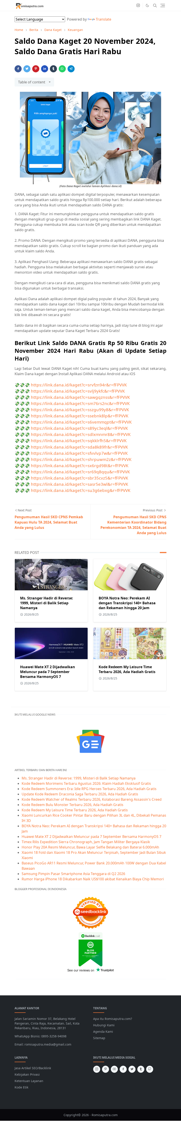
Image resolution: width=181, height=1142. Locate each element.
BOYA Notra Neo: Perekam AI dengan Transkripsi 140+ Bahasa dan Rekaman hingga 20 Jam (127, 603)
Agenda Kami (103, 1031)
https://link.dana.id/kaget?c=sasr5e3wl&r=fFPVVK (79, 484)
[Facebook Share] (18, 68)
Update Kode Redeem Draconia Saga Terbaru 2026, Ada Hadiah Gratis (80, 794)
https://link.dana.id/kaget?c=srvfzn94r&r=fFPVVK (79, 385)
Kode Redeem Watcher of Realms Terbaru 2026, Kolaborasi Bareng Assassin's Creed (92, 799)
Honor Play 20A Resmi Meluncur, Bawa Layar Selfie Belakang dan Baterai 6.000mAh (90, 847)
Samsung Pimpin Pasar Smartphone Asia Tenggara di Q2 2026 (73, 873)
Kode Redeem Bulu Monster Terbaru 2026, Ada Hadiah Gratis (72, 804)
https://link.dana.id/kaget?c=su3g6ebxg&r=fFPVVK (80, 490)
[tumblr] (140, 1069)
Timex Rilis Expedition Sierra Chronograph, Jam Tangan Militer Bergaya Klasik (86, 841)
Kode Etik (21, 1087)
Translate (103, 19)
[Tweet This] (26, 68)
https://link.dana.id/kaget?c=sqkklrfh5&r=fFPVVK (79, 440)
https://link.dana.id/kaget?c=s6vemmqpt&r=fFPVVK (81, 422)
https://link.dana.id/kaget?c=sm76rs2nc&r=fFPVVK (80, 403)
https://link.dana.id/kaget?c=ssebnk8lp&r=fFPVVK (79, 415)
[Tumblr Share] (53, 68)
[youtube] (114, 1069)
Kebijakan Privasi (27, 1074)
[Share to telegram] (71, 68)
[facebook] (123, 1069)
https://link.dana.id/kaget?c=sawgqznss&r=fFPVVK (80, 397)
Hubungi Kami (104, 1025)
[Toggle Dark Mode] (147, 5)
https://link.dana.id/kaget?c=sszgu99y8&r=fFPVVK (80, 409)
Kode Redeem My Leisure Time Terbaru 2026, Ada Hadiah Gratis (127, 669)
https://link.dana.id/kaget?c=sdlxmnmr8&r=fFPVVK (81, 434)
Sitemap (99, 1038)
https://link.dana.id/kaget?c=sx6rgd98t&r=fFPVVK (79, 465)
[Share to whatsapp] (62, 68)
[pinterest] (105, 1069)
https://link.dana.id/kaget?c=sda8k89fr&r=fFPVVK (79, 447)
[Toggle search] (155, 6)
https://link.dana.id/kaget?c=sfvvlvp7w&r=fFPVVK (79, 453)
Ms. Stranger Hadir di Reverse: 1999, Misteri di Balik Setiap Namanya (46, 603)
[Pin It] (35, 68)
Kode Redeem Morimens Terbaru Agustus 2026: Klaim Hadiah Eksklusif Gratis (86, 783)
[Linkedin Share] (44, 68)
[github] (149, 1069)
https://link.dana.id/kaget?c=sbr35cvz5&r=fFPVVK (79, 478)
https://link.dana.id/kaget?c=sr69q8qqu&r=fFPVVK (80, 471)
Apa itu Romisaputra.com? (112, 1019)
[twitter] (132, 1069)
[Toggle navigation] (162, 5)
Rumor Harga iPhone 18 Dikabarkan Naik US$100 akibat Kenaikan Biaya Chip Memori (93, 879)
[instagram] (138, 5)
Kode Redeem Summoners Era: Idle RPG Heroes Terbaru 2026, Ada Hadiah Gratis (89, 788)
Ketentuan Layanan (29, 1081)
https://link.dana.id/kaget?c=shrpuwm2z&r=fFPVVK (81, 459)
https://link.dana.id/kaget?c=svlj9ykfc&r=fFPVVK (78, 391)
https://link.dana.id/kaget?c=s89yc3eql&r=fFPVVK (79, 428)
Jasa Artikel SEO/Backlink (33, 1068)
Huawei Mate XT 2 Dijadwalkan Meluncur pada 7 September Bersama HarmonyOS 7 (47, 671)
